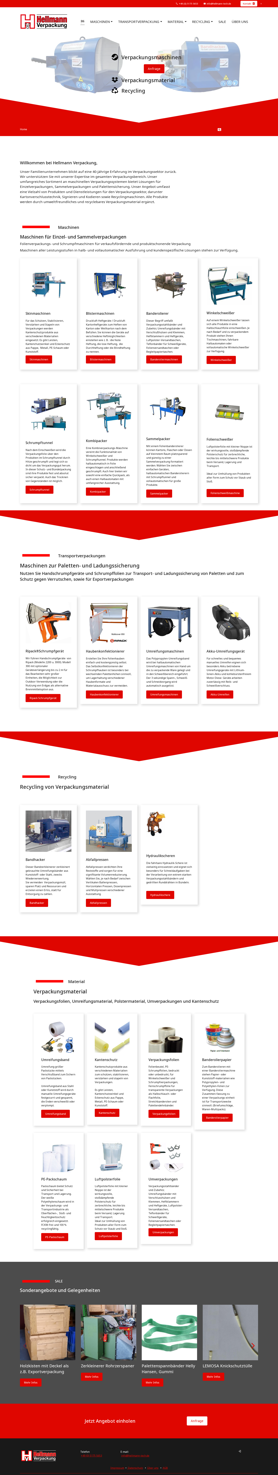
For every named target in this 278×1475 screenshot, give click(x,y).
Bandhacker (37, 903)
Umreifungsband (55, 1114)
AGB (165, 1468)
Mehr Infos (30, 1382)
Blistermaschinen (100, 359)
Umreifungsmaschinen (164, 694)
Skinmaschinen (39, 359)
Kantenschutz (107, 1113)
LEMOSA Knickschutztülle (227, 1366)
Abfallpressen (98, 903)
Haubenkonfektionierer (104, 694)
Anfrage (154, 68)
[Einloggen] (239, 1451)
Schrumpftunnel (39, 489)
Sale (222, 21)
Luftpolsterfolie (108, 1236)
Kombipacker (98, 491)
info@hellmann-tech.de (219, 3)
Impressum (117, 1468)
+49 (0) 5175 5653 (188, 3)
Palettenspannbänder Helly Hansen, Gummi (168, 1368)
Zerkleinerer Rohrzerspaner (107, 1366)
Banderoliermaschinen (164, 359)
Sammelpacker (159, 493)
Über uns (240, 21)
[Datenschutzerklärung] (127, 1468)
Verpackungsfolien (164, 1114)
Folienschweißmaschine (225, 493)
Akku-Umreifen (220, 694)
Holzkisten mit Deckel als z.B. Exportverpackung (44, 1368)
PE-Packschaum (54, 1237)
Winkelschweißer (221, 360)
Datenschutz (135, 1468)
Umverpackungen (163, 1232)
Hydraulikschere (160, 895)
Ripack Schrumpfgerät (43, 698)
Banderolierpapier (217, 1117)
